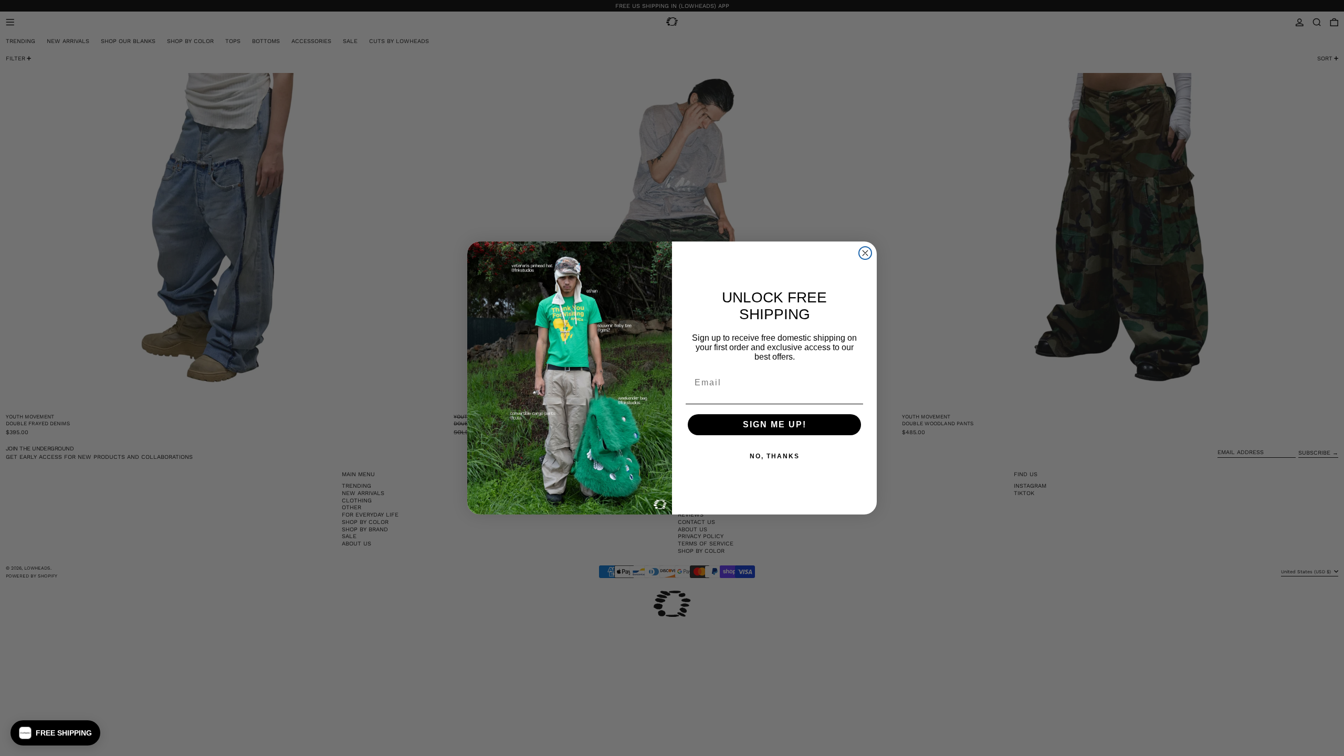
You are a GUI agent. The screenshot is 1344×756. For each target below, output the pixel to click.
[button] (55, 733)
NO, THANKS (775, 456)
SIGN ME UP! (774, 424)
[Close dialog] (865, 253)
